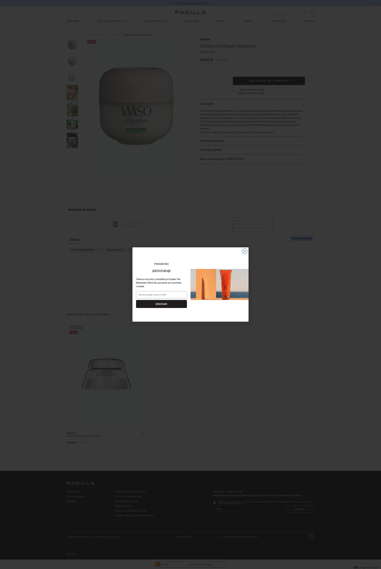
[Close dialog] (244, 251)
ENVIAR (161, 304)
